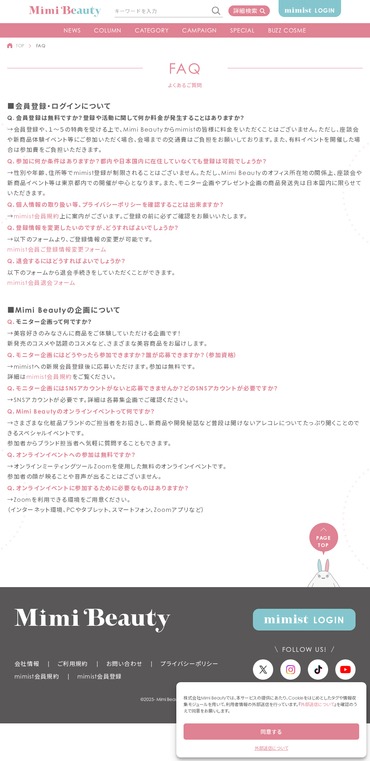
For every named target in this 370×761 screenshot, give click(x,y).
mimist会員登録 (99, 676)
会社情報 (26, 663)
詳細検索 (245, 10)
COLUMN (107, 30)
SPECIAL (242, 30)
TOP (20, 45)
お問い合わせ (124, 663)
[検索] (216, 11)
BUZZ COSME (287, 30)
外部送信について (317, 704)
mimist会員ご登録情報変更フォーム (57, 249)
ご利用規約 (72, 663)
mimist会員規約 (37, 216)
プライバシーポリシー (189, 663)
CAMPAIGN (199, 30)
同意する (271, 731)
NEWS (72, 30)
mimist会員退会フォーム (41, 282)
